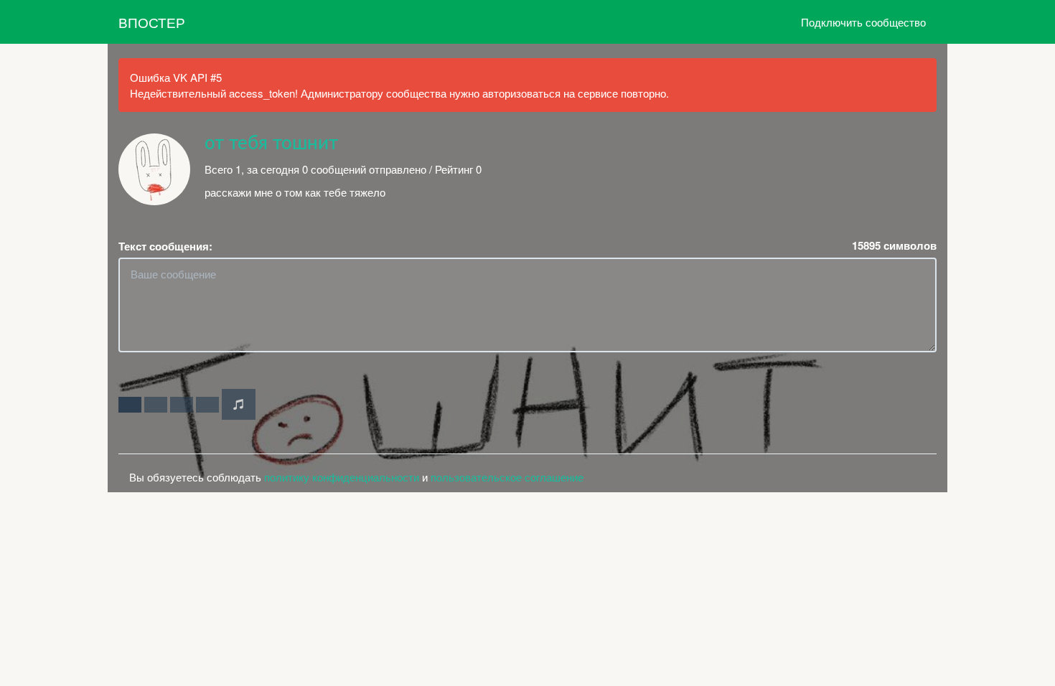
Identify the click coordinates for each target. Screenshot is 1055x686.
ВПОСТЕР (151, 22)
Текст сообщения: (165, 246)
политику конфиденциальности (341, 476)
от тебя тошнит (271, 143)
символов (894, 245)
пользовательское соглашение (507, 476)
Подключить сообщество (863, 21)
